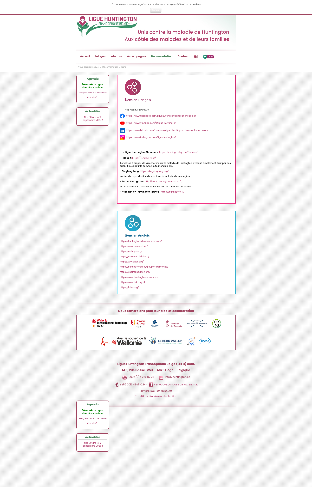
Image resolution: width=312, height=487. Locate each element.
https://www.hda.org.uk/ (133, 282)
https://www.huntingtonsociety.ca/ (139, 277)
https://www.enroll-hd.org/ (134, 256)
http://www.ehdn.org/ (132, 261)
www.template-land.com (164, 470)
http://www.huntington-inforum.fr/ (163, 181)
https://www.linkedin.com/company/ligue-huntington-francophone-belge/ (167, 130)
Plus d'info (92, 97)
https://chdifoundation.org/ (135, 272)
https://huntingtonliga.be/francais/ (178, 152)
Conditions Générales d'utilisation (156, 396)
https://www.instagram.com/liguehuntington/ (151, 137)
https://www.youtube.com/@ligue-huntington (151, 123)
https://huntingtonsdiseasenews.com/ (141, 241)
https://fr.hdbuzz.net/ (144, 158)
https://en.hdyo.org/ (131, 251)
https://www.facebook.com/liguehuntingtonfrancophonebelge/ (161, 115)
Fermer (156, 10)
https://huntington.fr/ (172, 191)
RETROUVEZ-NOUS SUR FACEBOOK (176, 384)
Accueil (85, 56)
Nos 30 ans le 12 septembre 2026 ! (93, 119)
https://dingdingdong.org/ (154, 171)
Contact (183, 56)
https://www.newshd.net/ (134, 246)
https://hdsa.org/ (129, 287)
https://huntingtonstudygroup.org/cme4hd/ (144, 266)
